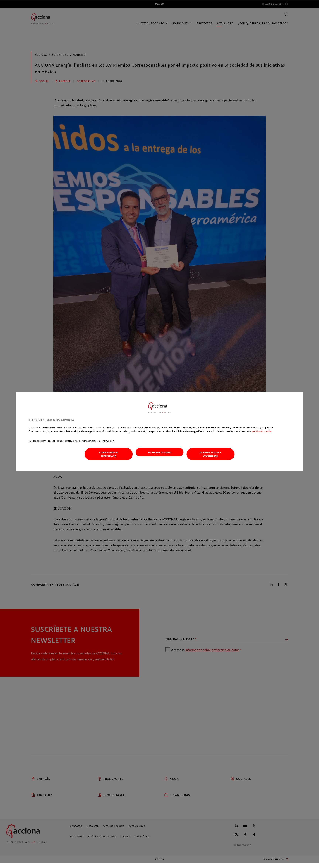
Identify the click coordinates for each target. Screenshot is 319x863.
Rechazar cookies (159, 452)
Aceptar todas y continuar (210, 454)
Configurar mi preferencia (108, 454)
